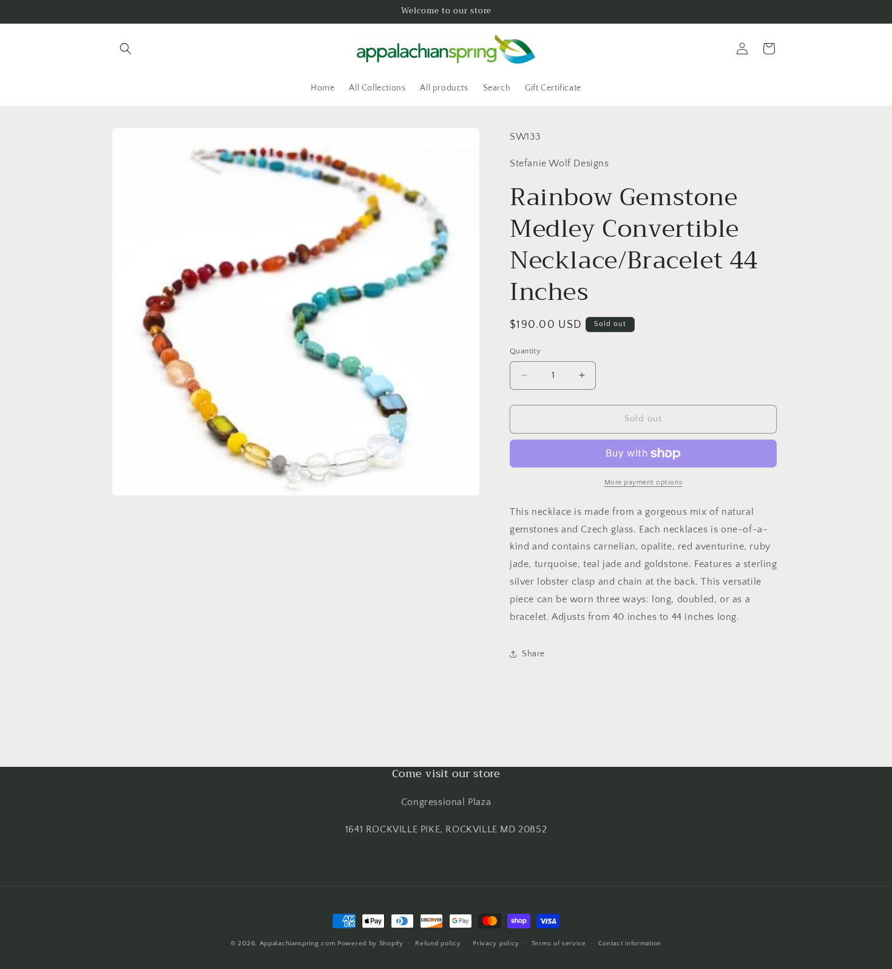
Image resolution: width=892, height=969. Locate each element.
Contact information (629, 943)
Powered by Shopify (370, 943)
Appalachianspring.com (298, 943)
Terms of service (559, 943)
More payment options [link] (643, 482)
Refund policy (438, 943)
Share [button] (533, 654)
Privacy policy (496, 943)
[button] (125, 48)
